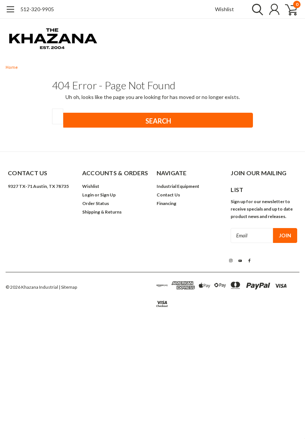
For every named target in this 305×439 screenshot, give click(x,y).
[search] (255, 9)
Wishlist (224, 9)
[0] (288, 9)
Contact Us (168, 195)
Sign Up (108, 195)
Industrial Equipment (178, 186)
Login (88, 195)
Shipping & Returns (102, 212)
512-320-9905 (37, 9)
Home (12, 67)
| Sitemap (68, 287)
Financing (166, 203)
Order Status (95, 203)
